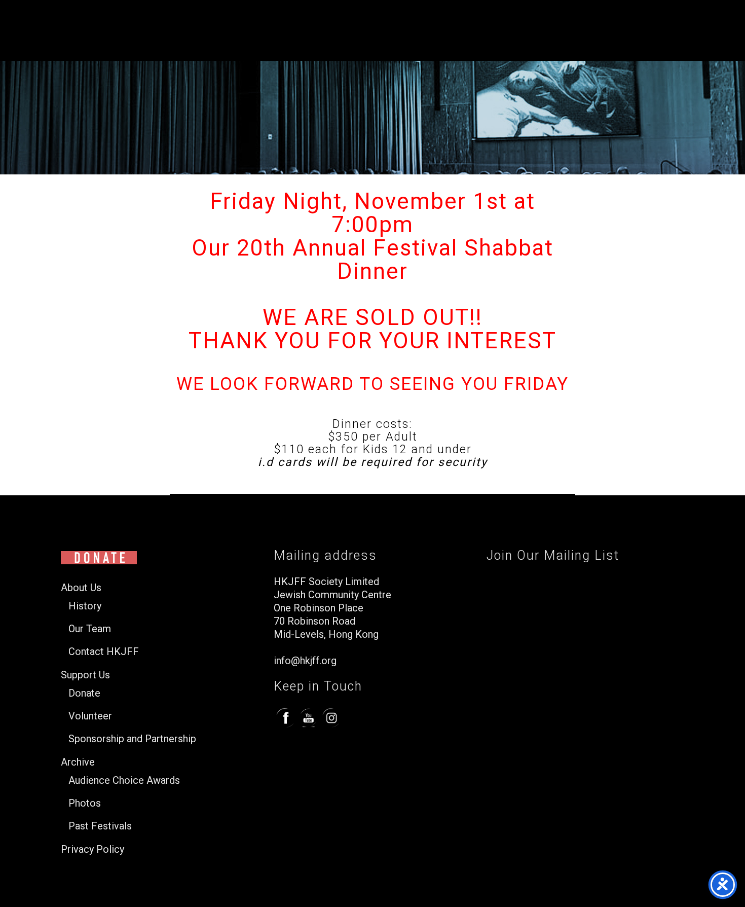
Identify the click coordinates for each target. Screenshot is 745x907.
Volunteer (90, 716)
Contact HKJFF (103, 652)
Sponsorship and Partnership (132, 739)
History (84, 606)
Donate (84, 693)
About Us (81, 588)
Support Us (85, 675)
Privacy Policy (92, 849)
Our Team (89, 629)
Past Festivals (100, 826)
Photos (84, 803)
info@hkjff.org (305, 661)
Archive (78, 762)
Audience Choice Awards (124, 780)
